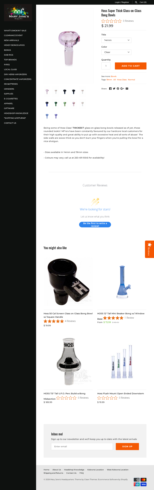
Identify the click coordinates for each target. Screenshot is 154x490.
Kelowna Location (95, 470)
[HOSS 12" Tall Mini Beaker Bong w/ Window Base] (121, 281)
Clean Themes (90, 479)
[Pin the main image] (118, 88)
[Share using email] (126, 88)
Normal (131, 79)
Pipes (7, 64)
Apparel (8, 103)
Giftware (9, 108)
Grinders (9, 89)
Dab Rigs (8, 55)
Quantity (106, 59)
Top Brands (10, 60)
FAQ (82, 473)
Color (104, 46)
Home (46, 470)
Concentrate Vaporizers (17, 79)
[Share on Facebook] (110, 88)
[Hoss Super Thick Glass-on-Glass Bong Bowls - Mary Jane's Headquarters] (69, 45)
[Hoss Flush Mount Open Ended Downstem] (121, 361)
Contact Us (10, 123)
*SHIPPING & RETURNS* (15, 118)
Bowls (113, 76)
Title (103, 34)
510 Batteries (11, 84)
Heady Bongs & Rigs (14, 45)
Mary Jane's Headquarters (62, 479)
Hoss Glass (122, 79)
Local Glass (10, 69)
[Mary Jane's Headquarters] (18, 12)
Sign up (127, 446)
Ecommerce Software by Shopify (113, 479)
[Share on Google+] (122, 88)
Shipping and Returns (53, 473)
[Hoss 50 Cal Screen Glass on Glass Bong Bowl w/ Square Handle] (68, 281)
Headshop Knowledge (16, 113)
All (114, 79)
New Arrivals (11, 40)
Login (117, 2)
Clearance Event (13, 35)
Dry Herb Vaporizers (15, 74)
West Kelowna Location (117, 470)
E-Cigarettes (11, 99)
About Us (56, 470)
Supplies (8, 94)
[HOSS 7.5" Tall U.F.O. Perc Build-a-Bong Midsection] (68, 361)
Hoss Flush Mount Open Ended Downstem (120, 393)
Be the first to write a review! (95, 224)
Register (125, 2)
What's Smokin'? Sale (15, 30)
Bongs (7, 50)
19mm (109, 79)
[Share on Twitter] (114, 88)
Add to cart (131, 66)
